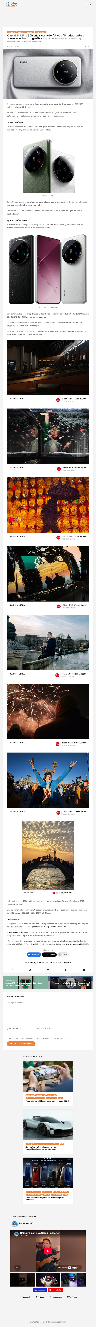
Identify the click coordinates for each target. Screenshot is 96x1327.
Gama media (51, 1095)
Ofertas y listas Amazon (35, 1098)
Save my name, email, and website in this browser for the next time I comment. (39, 1038)
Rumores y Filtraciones (25, 32)
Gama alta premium (33, 1192)
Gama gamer (40, 1095)
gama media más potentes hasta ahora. (51, 927)
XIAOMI (51, 962)
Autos (28, 1144)
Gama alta (11, 32)
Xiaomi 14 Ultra (64, 962)
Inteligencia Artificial (60, 1192)
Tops (60, 1098)
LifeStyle (46, 1194)
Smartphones (40, 32)
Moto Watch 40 (16, 932)
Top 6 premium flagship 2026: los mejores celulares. (45, 1199)
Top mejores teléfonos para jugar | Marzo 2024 (47, 1101)
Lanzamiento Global (51, 1144)
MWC (62, 1144)
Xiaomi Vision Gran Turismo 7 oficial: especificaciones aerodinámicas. (42, 1148)
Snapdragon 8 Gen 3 (36, 962)
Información (47, 1192)
